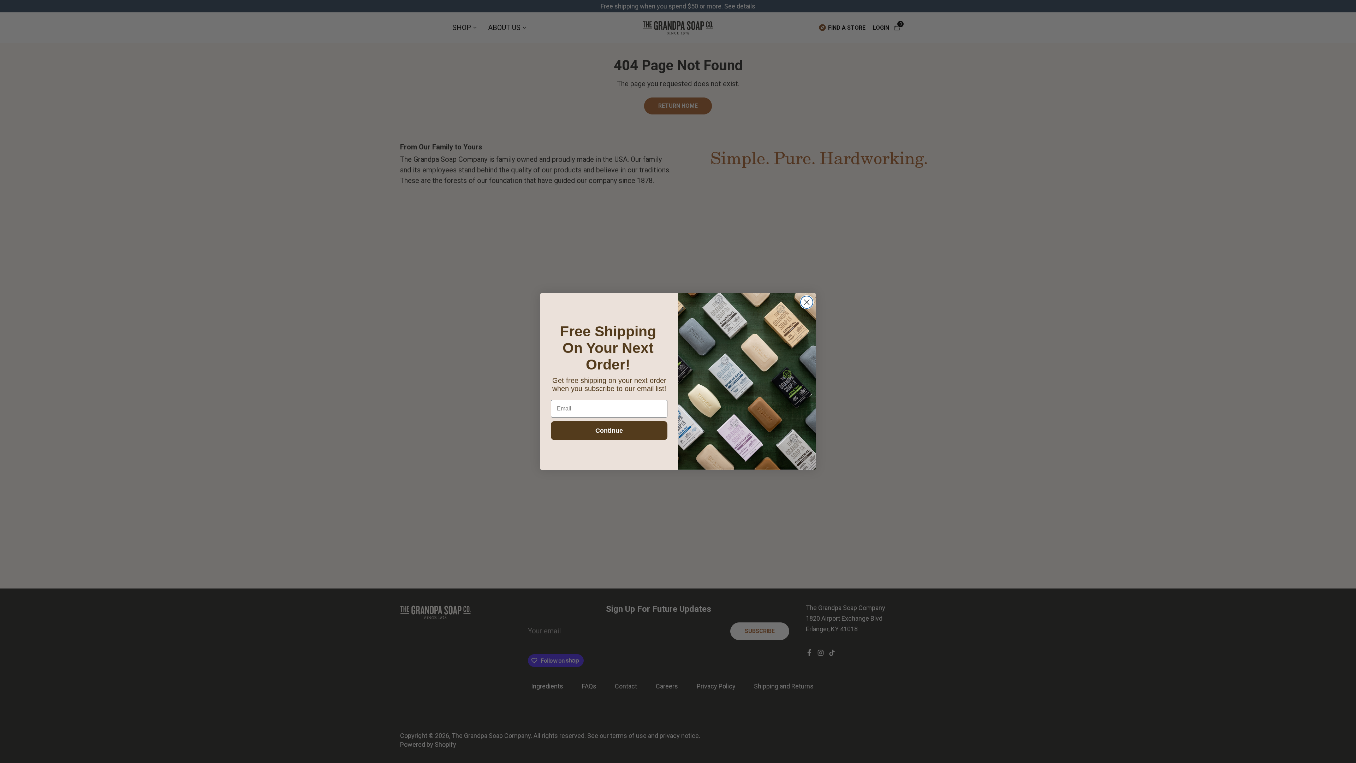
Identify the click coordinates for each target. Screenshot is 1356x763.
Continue (609, 430)
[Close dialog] (807, 302)
